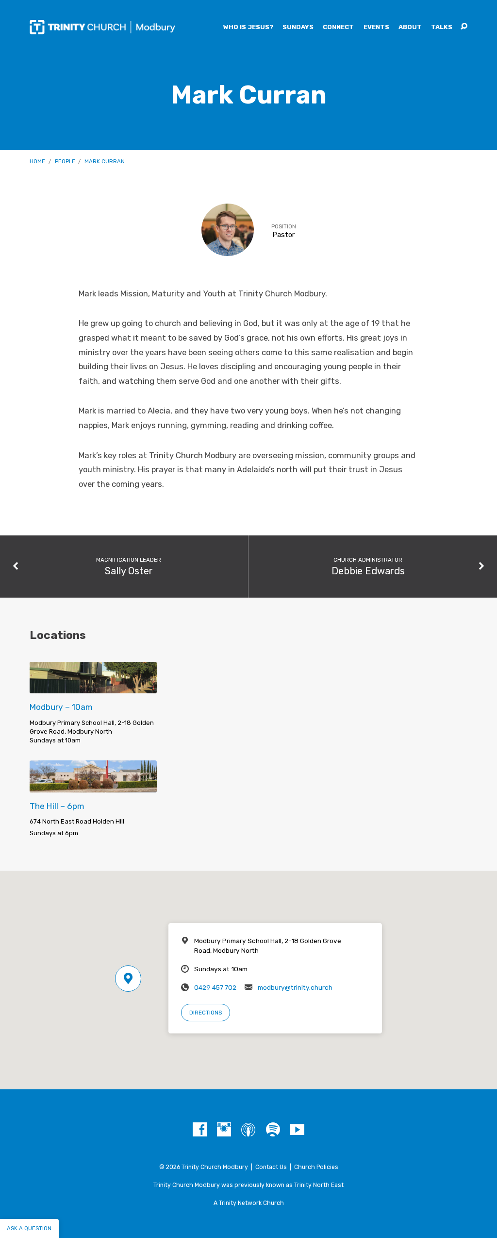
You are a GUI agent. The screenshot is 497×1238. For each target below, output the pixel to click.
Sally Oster (129, 571)
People (65, 161)
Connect (338, 27)
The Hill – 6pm (57, 806)
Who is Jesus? (248, 27)
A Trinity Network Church (249, 1203)
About (410, 27)
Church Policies (316, 1167)
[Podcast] (248, 1130)
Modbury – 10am (61, 707)
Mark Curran (104, 161)
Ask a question (29, 1228)
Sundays (298, 27)
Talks (441, 27)
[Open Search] (464, 26)
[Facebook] (200, 1130)
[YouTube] (297, 1130)
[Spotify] (273, 1130)
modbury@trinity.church (295, 987)
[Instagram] (224, 1130)
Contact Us (271, 1167)
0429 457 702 (215, 987)
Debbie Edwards (368, 571)
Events (376, 27)
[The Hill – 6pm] (93, 786)
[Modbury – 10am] (93, 687)
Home (37, 161)
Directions (205, 1012)
